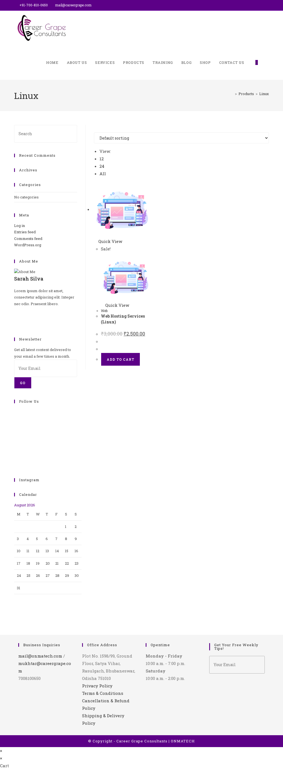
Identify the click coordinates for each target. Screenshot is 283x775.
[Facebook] (15, 316)
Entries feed (25, 231)
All (102, 173)
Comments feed (28, 238)
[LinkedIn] (15, 431)
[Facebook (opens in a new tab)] (261, 5)
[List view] (99, 128)
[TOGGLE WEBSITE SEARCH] (267, 62)
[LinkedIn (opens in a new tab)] (266, 5)
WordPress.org (27, 244)
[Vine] (15, 450)
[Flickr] (15, 444)
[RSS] (15, 463)
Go (22, 383)
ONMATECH (183, 741)
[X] (15, 310)
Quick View (109, 241)
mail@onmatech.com (40, 656)
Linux (264, 93)
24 (101, 166)
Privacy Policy (97, 685)
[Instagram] (15, 323)
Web (104, 310)
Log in (19, 225)
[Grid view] (95, 128)
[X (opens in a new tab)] (254, 5)
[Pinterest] (15, 437)
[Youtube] (15, 457)
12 (101, 158)
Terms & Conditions (102, 693)
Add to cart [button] (120, 359)
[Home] (231, 93)
